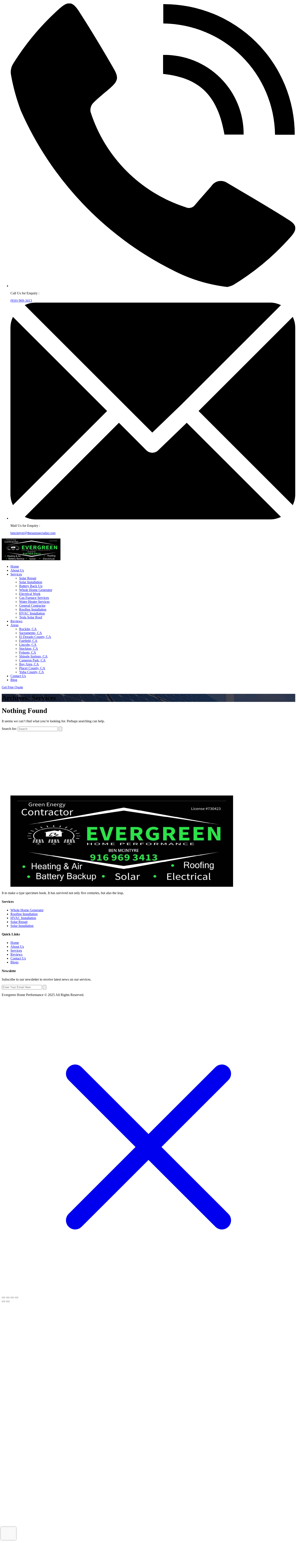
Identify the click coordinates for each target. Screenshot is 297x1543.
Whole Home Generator (35, 590)
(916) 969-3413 (21, 300)
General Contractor (32, 605)
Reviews (16, 621)
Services (16, 574)
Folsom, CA (27, 652)
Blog (13, 680)
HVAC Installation (32, 613)
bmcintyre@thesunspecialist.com (32, 533)
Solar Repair (27, 578)
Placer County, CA (32, 668)
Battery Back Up (30, 586)
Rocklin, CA (28, 629)
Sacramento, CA (30, 633)
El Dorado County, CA (35, 637)
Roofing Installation (32, 609)
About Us (17, 570)
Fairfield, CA (28, 641)
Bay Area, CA (29, 664)
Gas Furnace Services (34, 598)
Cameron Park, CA (32, 660)
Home (14, 566)
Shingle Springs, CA (33, 656)
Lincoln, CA (28, 644)
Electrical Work (29, 594)
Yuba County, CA (31, 672)
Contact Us (18, 676)
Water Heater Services (34, 601)
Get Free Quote (12, 687)
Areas (14, 625)
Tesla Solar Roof (30, 617)
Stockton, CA (28, 648)
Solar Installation (30, 582)
